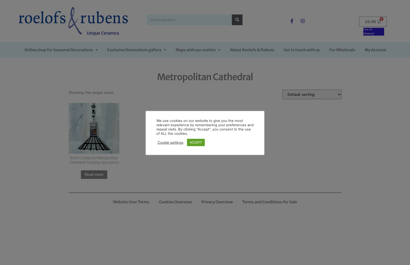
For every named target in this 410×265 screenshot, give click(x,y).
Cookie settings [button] (170, 142)
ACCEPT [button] (196, 142)
